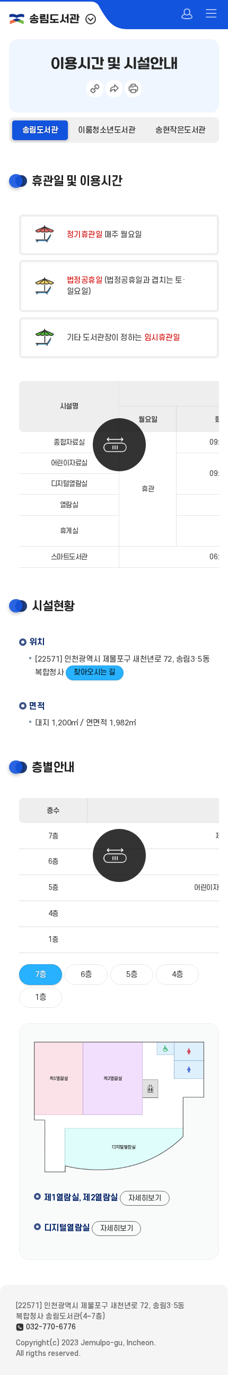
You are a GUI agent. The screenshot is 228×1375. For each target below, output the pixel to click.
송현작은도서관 (180, 130)
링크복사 (94, 88)
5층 (132, 974)
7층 (41, 974)
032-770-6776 (51, 1327)
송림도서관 (54, 20)
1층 (41, 997)
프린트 (133, 88)
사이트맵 (212, 15)
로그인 (187, 15)
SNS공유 (114, 88)
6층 (86, 974)
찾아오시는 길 (95, 672)
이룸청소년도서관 (106, 130)
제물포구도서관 (90, 19)
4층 (177, 974)
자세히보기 (145, 1198)
